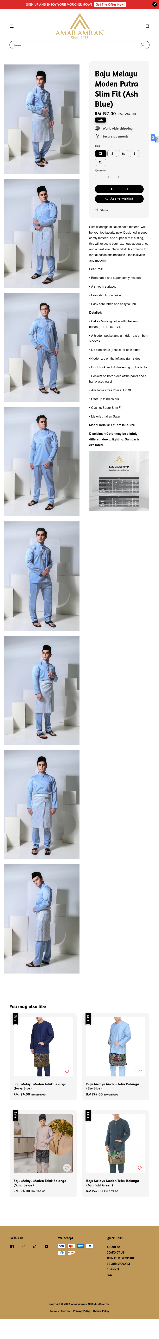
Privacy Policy (82, 1311)
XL (100, 162)
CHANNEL (113, 1269)
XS (100, 153)
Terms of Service (60, 1311)
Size (97, 145)
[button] (11, 26)
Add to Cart (119, 189)
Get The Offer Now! (110, 4)
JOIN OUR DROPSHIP (120, 1258)
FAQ (109, 1275)
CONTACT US (115, 1252)
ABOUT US (114, 1247)
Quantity (100, 170)
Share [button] (104, 210)
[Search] (143, 45)
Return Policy (101, 1311)
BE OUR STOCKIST (118, 1264)
